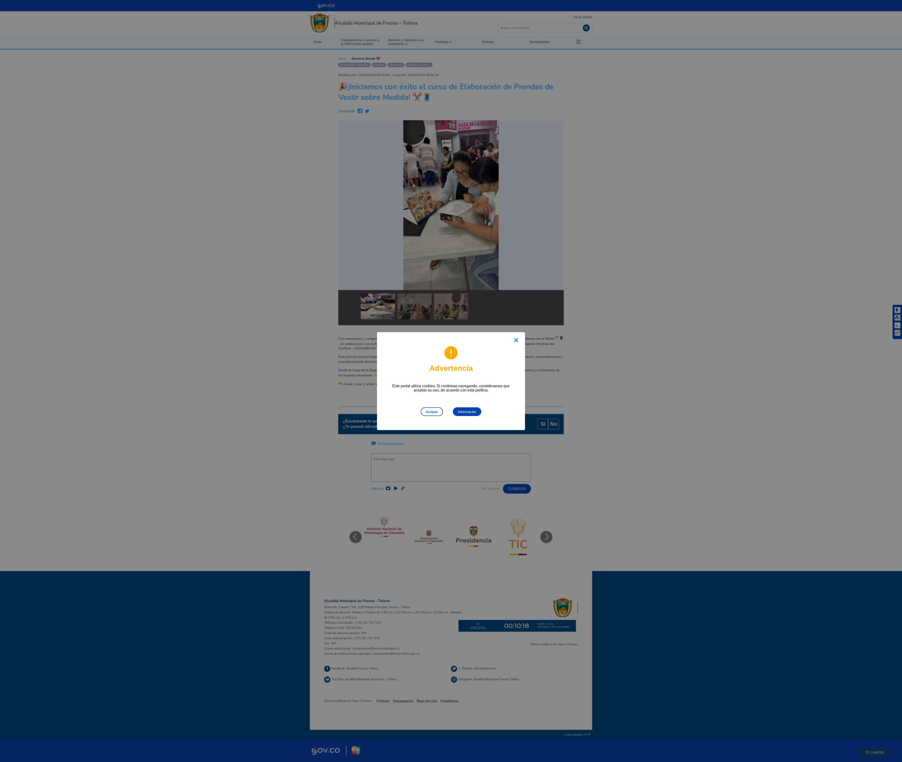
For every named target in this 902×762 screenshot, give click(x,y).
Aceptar (432, 412)
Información (467, 412)
